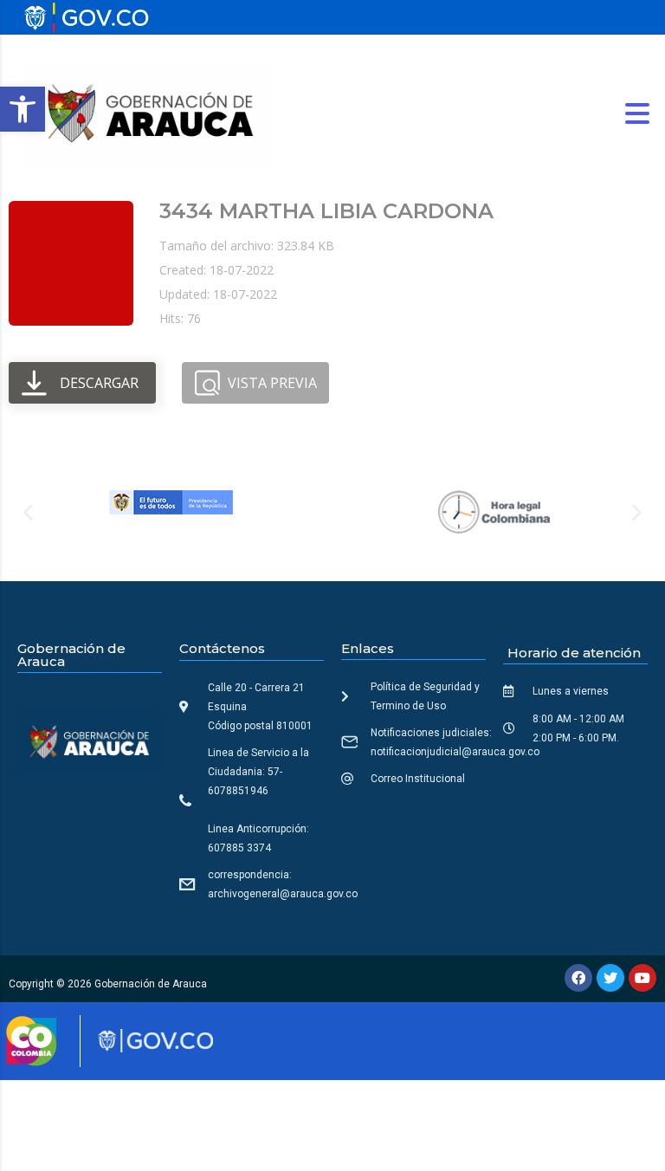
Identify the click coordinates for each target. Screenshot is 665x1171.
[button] (22, 109)
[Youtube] (642, 978)
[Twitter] (610, 978)
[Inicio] (150, 112)
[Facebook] (578, 978)
